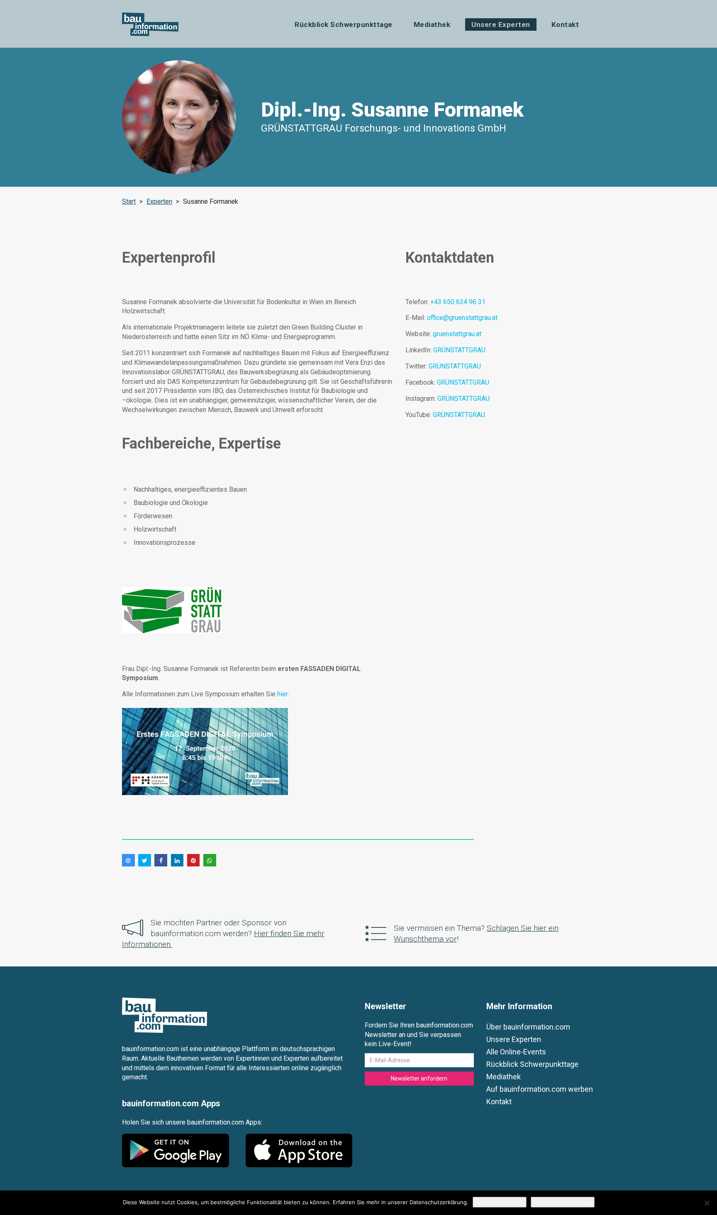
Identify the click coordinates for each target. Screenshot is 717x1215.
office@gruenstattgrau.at (462, 318)
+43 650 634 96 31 (457, 302)
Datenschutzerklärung (562, 1202)
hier (282, 694)
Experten (159, 201)
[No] (706, 1203)
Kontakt (565, 24)
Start (129, 201)
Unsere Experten (500, 24)
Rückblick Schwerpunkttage (344, 24)
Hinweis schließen (499, 1202)
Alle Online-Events (516, 1051)
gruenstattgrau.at (457, 334)
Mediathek (432, 24)
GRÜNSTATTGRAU (459, 350)
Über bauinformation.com (528, 1026)
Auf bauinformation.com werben (539, 1089)
